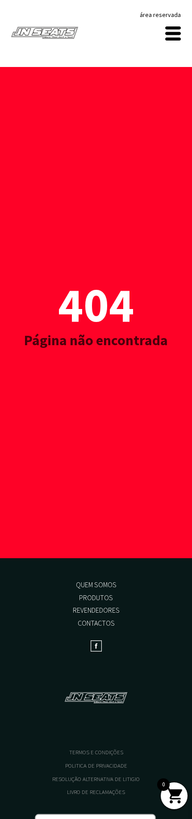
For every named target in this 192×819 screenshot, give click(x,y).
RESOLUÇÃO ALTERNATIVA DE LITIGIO (96, 779)
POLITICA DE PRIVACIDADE (96, 765)
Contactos (96, 622)
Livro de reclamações (96, 792)
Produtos (96, 597)
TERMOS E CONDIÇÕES (96, 752)
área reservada (160, 14)
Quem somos (96, 584)
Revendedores (96, 610)
